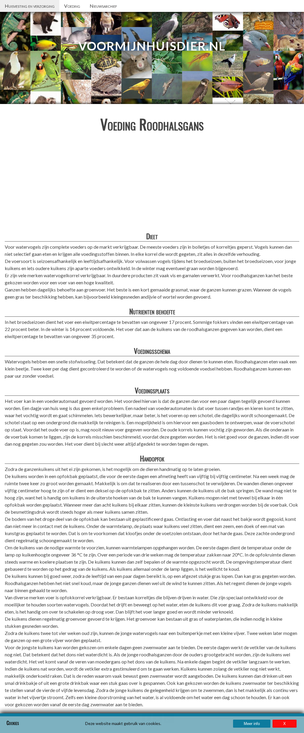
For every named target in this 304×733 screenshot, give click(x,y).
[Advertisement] (152, 183)
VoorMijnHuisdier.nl (152, 46)
